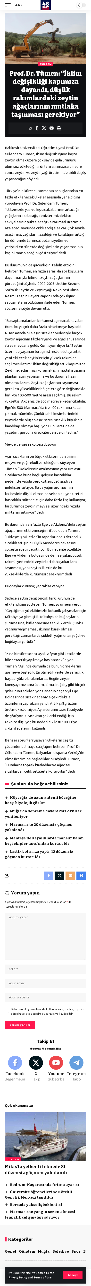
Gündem (45, 64)
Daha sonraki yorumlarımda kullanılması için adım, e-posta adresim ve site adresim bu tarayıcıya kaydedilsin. (47, 1011)
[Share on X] (44, 128)
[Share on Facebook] (36, 128)
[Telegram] (76, 1069)
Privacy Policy (17, 1277)
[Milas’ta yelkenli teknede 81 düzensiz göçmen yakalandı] (45, 1136)
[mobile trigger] (9, 5)
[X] (35, 1069)
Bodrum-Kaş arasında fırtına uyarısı (44, 1185)
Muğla (44, 1251)
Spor (76, 1251)
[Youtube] (56, 1069)
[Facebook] (15, 1069)
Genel (10, 1251)
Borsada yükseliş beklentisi (36, 1204)
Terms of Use (42, 1277)
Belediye (60, 1251)
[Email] (51, 128)
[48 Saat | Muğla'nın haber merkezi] (46, 5)
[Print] (59, 128)
